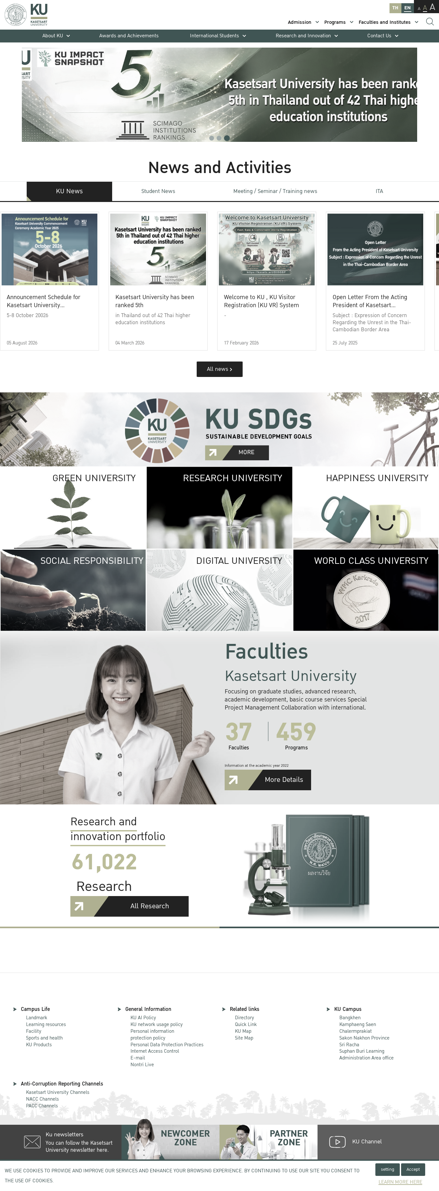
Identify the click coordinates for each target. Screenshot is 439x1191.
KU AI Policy (143, 1018)
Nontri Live (142, 1064)
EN (407, 8)
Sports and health (44, 1038)
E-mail (137, 1058)
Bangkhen (350, 1018)
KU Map (243, 1031)
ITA (379, 191)
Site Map (244, 1038)
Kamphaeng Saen (357, 1024)
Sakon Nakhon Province (364, 1035)
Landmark (36, 1018)
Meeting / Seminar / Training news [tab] (275, 191)
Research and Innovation (303, 36)
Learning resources (46, 1024)
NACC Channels (42, 1099)
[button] (211, 138)
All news (218, 369)
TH (395, 8)
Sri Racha (349, 1045)
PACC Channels (42, 1106)
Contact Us (379, 36)
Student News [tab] (158, 191)
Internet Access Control (154, 1051)
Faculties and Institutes (385, 22)
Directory (244, 1018)
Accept (413, 1169)
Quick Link (246, 1024)
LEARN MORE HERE (400, 1182)
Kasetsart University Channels (57, 1092)
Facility (33, 1031)
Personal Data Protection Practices (166, 1045)
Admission (299, 22)
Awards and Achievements (129, 36)
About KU (52, 36)
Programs (335, 22)
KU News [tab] (69, 191)
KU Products (39, 1045)
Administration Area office (366, 1055)
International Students (214, 36)
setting (387, 1169)
